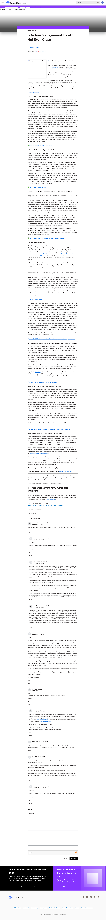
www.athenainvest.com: (45, 721)
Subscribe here (67, 887)
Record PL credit (33, 505)
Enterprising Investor (25, 7)
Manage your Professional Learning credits (51, 505)
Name (29, 829)
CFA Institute (17, 908)
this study (38, 372)
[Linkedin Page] (83, 897)
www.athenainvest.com (42, 719)
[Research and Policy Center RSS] (98, 897)
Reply (29, 532)
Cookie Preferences (87, 908)
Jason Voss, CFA (34, 47)
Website (30, 844)
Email (29, 836)
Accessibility (34, 908)
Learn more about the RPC (28, 887)
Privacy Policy (43, 908)
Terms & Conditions (67, 908)
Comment (31, 813)
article (38, 425)
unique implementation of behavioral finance (60, 69)
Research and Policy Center (11, 7)
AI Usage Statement (54, 908)
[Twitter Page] (91, 897)
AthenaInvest (54, 67)
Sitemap (77, 908)
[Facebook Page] (87, 897)
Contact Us (26, 908)
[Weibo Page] (94, 897)
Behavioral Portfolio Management (39, 453)
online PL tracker (50, 499)
